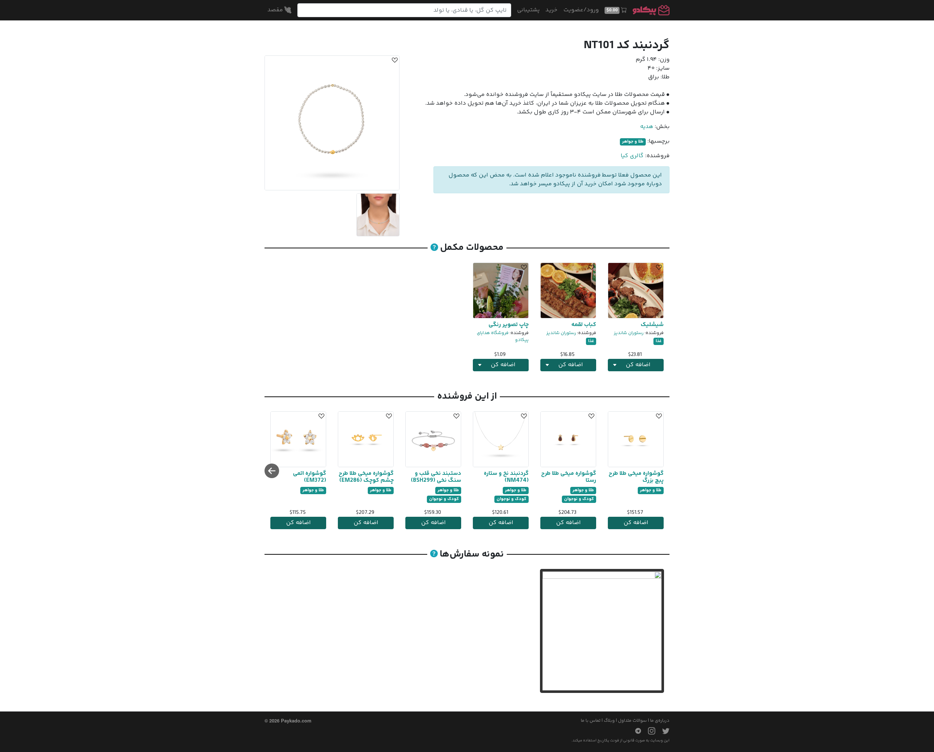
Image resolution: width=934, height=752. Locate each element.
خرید (551, 10)
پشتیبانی (528, 10)
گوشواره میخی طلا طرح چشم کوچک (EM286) (366, 477)
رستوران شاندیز (629, 333)
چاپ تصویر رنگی (509, 324)
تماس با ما (591, 720)
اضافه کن (636, 522)
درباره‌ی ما (659, 720)
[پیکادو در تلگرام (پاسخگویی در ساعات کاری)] (635, 730)
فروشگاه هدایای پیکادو (503, 336)
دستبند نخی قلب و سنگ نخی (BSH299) (436, 477)
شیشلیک (652, 324)
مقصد (275, 10)
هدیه (646, 126)
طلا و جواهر (633, 141)
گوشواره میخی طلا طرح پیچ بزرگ (636, 477)
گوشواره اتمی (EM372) (309, 477)
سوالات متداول (632, 720)
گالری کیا (632, 155)
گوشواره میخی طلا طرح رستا (568, 477)
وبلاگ (609, 720)
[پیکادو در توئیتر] (662, 730)
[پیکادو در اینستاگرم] (648, 730)
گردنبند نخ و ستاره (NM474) (506, 477)
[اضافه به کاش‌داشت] (394, 61)
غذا (658, 341)
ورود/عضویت (581, 10)
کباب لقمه (583, 324)
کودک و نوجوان (579, 499)
